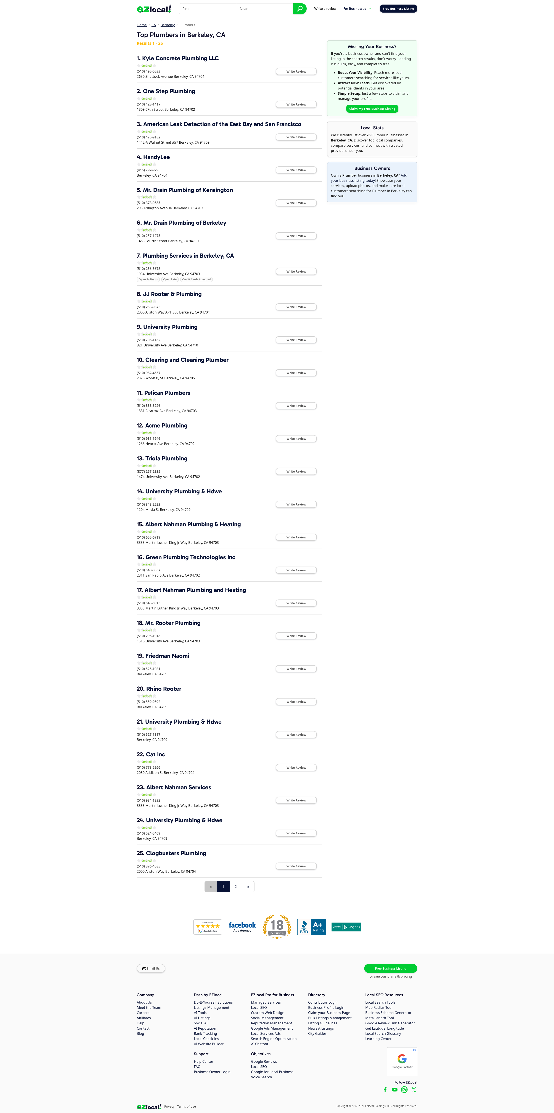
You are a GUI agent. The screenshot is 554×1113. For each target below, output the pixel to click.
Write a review (325, 8)
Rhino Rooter (163, 688)
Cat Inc (155, 754)
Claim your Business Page (329, 1012)
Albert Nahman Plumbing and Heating (195, 589)
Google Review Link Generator (390, 1023)
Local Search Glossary (383, 1033)
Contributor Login (323, 1002)
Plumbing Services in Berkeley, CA (188, 255)
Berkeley (168, 25)
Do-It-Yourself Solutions (213, 1002)
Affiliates (144, 1018)
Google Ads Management (272, 1028)
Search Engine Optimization (274, 1038)
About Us (144, 1002)
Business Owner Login (212, 1071)
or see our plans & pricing (391, 976)
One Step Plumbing (169, 91)
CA (153, 25)
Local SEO (259, 1007)
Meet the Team (149, 1007)
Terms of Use (186, 1106)
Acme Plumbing (166, 425)
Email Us (153, 968)
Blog (140, 1033)
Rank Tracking (205, 1033)
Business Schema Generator (388, 1012)
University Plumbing (170, 326)
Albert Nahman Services (178, 787)
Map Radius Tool (378, 1007)
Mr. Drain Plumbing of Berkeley (184, 222)
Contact (143, 1028)
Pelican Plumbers (167, 392)
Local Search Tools (380, 1002)
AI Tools (200, 1012)
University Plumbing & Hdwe (183, 491)
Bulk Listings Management (330, 1018)
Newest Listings (321, 1028)
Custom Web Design (267, 1012)
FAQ (197, 1066)
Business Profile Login (326, 1007)
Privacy (169, 1106)
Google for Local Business (272, 1071)
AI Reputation (205, 1028)
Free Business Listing (390, 968)
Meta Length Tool (379, 1018)
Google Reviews (264, 1061)
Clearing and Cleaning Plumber (187, 359)
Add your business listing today (369, 178)
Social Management (267, 1018)
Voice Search (261, 1077)
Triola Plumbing (166, 458)
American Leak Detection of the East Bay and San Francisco (222, 124)
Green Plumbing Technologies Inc (190, 557)
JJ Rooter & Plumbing (172, 293)
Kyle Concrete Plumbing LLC (180, 58)
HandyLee (156, 157)
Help (140, 1023)
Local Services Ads (266, 1033)
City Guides (317, 1033)
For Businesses (354, 8)
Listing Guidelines (322, 1023)
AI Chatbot (259, 1044)
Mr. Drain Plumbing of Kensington (188, 189)
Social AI (201, 1023)
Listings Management (211, 1007)
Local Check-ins (206, 1038)
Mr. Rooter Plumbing (173, 622)
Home (142, 25)
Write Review (296, 71)
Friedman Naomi (167, 655)
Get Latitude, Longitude (384, 1028)
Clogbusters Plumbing (176, 853)
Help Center (203, 1061)
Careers (143, 1012)
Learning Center (378, 1038)
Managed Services (266, 1002)
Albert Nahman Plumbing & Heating (193, 524)
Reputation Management (271, 1023)
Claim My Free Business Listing (372, 109)
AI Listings (202, 1018)
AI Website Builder (209, 1044)
